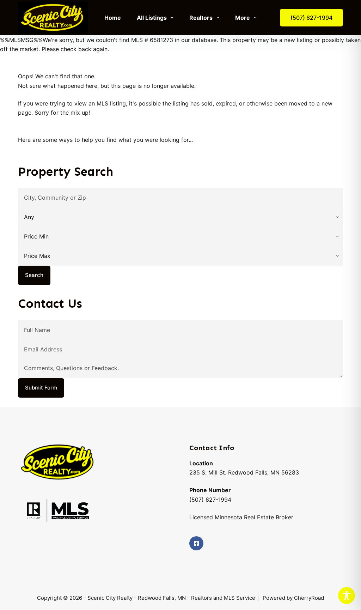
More (242, 17)
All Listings (152, 17)
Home (112, 17)
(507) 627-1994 (311, 17)
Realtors (201, 17)
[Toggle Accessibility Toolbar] (346, 595)
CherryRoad (308, 597)
